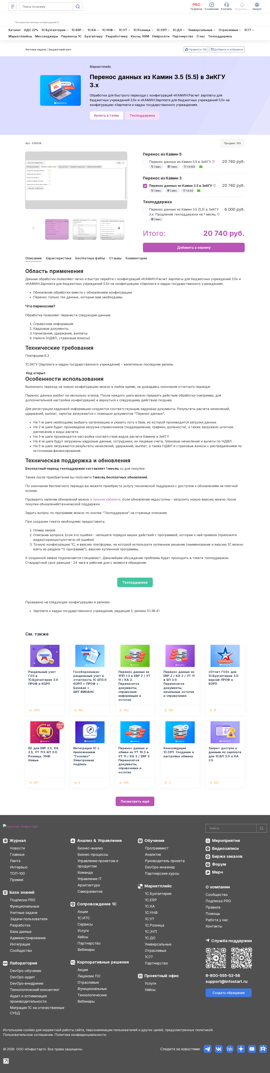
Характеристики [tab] (58, 258)
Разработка (20, 925)
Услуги (83, 930)
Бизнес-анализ (90, 848)
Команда (85, 872)
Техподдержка (142, 115)
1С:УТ (149, 919)
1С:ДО (150, 938)
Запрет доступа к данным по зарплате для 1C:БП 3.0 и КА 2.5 (225, 754)
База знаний (21, 892)
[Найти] (261, 828)
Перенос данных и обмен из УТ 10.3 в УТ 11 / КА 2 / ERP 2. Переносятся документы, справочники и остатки (134, 760)
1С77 (149, 957)
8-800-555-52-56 (223, 975)
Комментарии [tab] (136, 258)
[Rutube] (263, 1049)
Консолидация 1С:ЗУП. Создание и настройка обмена (178, 752)
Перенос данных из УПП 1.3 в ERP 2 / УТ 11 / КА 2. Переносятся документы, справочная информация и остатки (134, 686)
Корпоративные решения (103, 962)
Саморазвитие (90, 891)
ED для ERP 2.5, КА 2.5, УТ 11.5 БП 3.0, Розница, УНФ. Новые (43, 754)
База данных (21, 931)
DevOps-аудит (22, 977)
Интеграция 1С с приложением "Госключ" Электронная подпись (86, 756)
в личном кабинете (105, 499)
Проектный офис (161, 975)
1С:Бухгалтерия (158, 894)
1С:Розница (154, 925)
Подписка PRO (22, 900)
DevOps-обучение (25, 971)
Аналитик (153, 854)
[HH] (230, 1049)
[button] (118, 228)
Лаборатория (23, 963)
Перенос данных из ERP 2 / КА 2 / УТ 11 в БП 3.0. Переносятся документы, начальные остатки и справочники (178, 684)
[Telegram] (208, 1049)
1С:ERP (151, 900)
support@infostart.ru (226, 981)
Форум (219, 864)
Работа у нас (217, 920)
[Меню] (12, 6)
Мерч (217, 872)
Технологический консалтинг (34, 990)
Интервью (19, 867)
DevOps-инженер (160, 867)
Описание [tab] (33, 258)
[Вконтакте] (219, 1049)
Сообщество (21, 950)
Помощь (213, 913)
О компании (218, 887)
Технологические (92, 995)
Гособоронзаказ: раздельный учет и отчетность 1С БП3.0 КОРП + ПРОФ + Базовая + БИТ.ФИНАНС (90, 682)
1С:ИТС (83, 918)
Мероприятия (226, 840)
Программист (157, 848)
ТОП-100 (17, 873)
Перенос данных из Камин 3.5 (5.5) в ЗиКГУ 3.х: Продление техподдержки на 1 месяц (184, 214)
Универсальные (158, 944)
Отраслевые (88, 982)
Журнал (17, 840)
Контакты (214, 926)
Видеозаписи (225, 848)
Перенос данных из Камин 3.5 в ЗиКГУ (181, 188)
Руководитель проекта (165, 861)
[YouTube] (252, 1049)
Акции (82, 912)
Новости (17, 848)
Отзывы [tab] (115, 258)
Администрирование (28, 938)
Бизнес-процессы (92, 854)
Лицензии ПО (88, 976)
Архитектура (88, 885)
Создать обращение (228, 993)
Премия (16, 880)
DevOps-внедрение (26, 983)
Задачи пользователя (28, 919)
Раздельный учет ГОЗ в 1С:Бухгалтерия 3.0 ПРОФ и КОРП (43, 678)
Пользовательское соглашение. (28, 1035)
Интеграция (20, 944)
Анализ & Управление (99, 840)
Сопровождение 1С (97, 904)
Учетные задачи (23, 913)
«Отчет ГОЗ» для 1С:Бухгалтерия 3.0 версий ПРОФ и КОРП (223, 678)
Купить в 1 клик (106, 115)
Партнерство (89, 943)
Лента (15, 861)
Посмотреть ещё (135, 801)
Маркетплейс (100, 67)
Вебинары (86, 949)
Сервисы (85, 924)
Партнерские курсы (162, 873)
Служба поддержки (231, 940)
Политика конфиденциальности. (81, 1035)
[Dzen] (241, 1049)
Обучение (154, 840)
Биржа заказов (227, 856)
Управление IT (89, 879)
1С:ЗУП (151, 931)
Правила (213, 907)
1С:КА (150, 906)
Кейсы (82, 937)
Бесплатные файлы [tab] (90, 258)
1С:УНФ (151, 913)
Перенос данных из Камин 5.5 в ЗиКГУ (180, 164)
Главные (17, 854)
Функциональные (24, 906)
